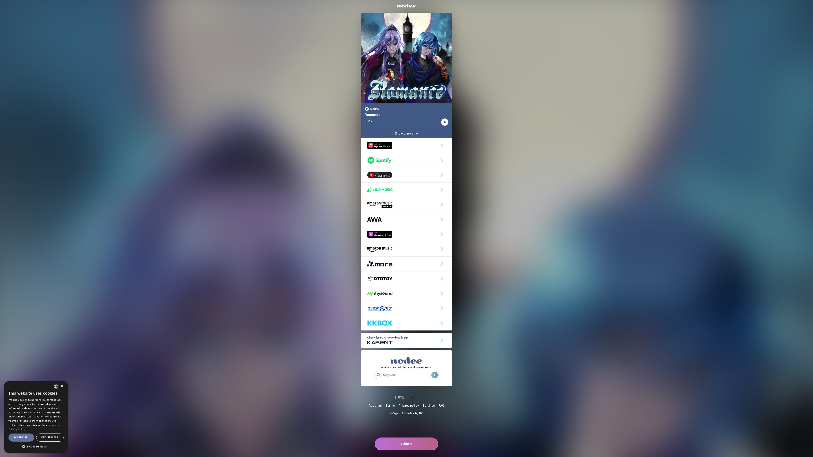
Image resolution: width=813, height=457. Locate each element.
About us (375, 405)
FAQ (441, 405)
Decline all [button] (49, 437)
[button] (36, 446)
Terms (390, 405)
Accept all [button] (21, 437)
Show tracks (404, 133)
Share (406, 444)
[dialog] (36, 417)
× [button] (62, 386)
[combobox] (56, 386)
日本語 (399, 397)
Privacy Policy (16, 429)
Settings (428, 405)
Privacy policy (409, 405)
